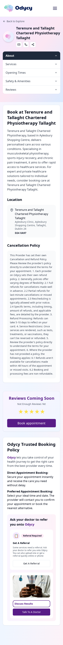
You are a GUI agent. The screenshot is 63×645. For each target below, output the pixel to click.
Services (11, 64)
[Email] (19, 44)
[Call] (25, 44)
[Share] (33, 44)
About (10, 56)
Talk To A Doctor (31, 612)
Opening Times (16, 73)
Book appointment (32, 423)
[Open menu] (55, 8)
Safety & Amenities (18, 81)
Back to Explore (15, 21)
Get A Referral (31, 563)
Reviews (11, 90)
